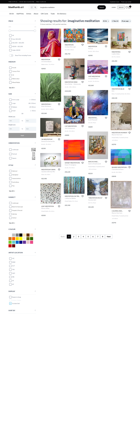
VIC (13, 258)
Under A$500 (16, 50)
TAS (13, 269)
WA (13, 277)
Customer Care (114, 2)
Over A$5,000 (16, 39)
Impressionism (16, 178)
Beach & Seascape (17, 206)
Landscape (15, 203)
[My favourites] (127, 7)
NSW (13, 262)
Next (109, 236)
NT (13, 284)
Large (14, 103)
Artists (28, 14)
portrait (14, 154)
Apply (22, 135)
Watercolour (15, 79)
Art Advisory (61, 14)
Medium (14, 107)
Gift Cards (44, 14)
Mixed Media (16, 82)
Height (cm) (12, 124)
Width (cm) (12, 116)
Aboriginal (15, 174)
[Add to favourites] (59, 60)
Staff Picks (20, 14)
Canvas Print (16, 71)
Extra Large (15, 99)
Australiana (15, 182)
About (36, 14)
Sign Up (121, 7)
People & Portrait (17, 210)
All (13, 35)
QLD (13, 273)
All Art (11, 14)
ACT (13, 266)
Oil (13, 75)
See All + (12, 87)
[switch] (11, 55)
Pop (13, 186)
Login (114, 7)
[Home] (16, 7)
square (14, 158)
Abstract (14, 171)
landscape (15, 149)
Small (13, 111)
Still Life (14, 214)
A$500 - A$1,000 (17, 46)
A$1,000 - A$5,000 (18, 42)
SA (13, 280)
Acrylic (14, 67)
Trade (53, 14)
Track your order (126, 2)
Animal (14, 218)
